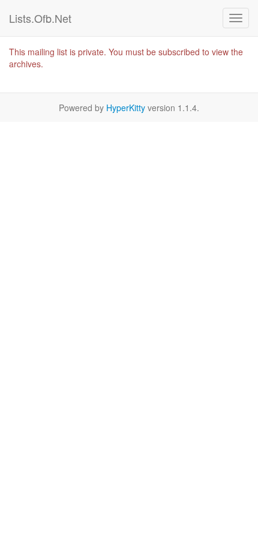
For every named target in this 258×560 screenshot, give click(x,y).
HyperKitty (125, 108)
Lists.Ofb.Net (40, 18)
